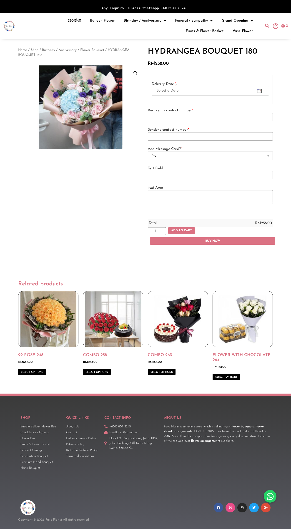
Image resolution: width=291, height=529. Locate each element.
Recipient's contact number (170, 110)
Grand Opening (235, 20)
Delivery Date (164, 84)
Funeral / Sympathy (191, 20)
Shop (34, 50)
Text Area (155, 188)
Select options (32, 372)
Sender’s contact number (168, 130)
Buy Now (212, 241)
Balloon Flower (102, 20)
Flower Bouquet (92, 50)
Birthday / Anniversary (142, 20)
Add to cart (181, 230)
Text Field (155, 168)
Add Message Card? (165, 149)
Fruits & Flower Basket (204, 31)
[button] (267, 26)
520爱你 (74, 20)
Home (22, 50)
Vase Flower (243, 31)
